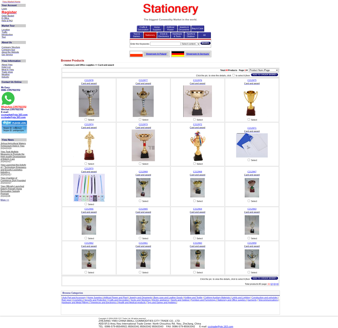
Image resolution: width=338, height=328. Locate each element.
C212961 (143, 243)
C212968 (197, 172)
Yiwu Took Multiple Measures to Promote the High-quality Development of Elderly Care (13, 155)
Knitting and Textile (193, 297)
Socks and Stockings (141, 300)
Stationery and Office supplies (231, 300)
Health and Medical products (132, 302)
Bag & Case (197, 28)
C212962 (88, 243)
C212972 (197, 124)
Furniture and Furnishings (203, 300)
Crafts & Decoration (143, 28)
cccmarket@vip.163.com (14, 114)
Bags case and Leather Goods (168, 297)
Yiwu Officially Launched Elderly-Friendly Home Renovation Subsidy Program (12, 190)
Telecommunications (268, 300)
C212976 (197, 80)
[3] (274, 284)
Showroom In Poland (156, 54)
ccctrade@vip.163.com (13, 117)
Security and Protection (95, 300)
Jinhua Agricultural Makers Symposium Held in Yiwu (13, 144)
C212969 (143, 172)
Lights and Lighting (241, 297)
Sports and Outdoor (180, 300)
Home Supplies (157, 28)
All (204, 35)
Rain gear (67, 300)
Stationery (150, 35)
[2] (272, 284)
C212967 (252, 172)
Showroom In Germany (197, 54)
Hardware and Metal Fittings (75, 302)
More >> (5, 200)
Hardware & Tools (177, 35)
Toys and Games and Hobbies (162, 302)
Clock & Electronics (163, 35)
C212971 (252, 128)
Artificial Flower (170, 28)
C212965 (143, 209)
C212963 (252, 209)
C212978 (88, 80)
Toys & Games (136, 35)
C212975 (252, 80)
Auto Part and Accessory (74, 297)
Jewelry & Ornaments (184, 28)
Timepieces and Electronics (103, 302)
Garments (252, 300)
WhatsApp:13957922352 (13, 106)
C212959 (252, 243)
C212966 (88, 209)
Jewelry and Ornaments (140, 297)
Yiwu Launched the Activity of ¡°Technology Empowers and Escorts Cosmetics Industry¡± (13, 168)
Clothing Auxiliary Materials (217, 297)
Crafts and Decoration (119, 300)
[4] (277, 284)
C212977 (143, 80)
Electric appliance (160, 300)
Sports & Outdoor (191, 35)
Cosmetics (77, 300)
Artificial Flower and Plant (115, 297)
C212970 (88, 168)
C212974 (88, 124)
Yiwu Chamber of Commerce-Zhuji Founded (13, 179)
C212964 (197, 209)
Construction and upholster (265, 297)
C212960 (197, 243)
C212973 (143, 124)
